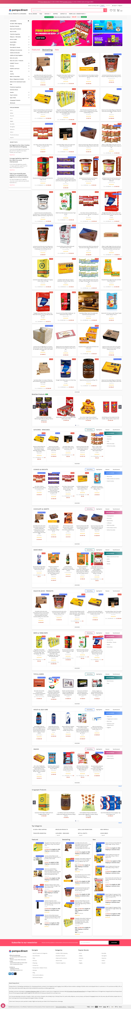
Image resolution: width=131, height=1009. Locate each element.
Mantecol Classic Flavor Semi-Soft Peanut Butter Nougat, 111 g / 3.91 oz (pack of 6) (53, 886)
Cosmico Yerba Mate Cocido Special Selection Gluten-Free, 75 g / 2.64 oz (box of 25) (53, 857)
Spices (108, 563)
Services (47, 13)
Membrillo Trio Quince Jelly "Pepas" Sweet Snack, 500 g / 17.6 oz (111, 314)
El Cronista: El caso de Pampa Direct (76, 991)
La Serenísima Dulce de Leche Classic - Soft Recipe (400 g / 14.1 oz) (88, 178)
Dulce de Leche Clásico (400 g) (62, 17)
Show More (77, 392)
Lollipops (109, 523)
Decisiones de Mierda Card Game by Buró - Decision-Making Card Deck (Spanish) (82, 693)
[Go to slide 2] (120, 407)
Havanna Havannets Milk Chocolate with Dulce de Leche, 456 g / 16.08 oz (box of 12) (88, 248)
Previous (35, 33)
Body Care (109, 716)
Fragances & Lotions (112, 719)
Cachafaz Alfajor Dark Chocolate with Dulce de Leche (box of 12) (88, 314)
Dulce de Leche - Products (16, 60)
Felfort (11, 132)
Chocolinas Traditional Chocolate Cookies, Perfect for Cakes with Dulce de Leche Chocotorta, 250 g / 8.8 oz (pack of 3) (66, 180)
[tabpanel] (62, 33)
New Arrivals (13, 31)
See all (120, 786)
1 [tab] (60, 43)
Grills (108, 559)
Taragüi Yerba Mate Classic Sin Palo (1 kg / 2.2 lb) (66, 380)
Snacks (12, 92)
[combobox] (69, 10)
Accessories (110, 640)
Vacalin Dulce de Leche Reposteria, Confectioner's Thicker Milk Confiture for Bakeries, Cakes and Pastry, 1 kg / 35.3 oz (43, 214)
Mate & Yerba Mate (15, 76)
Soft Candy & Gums (112, 527)
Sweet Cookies (110, 481)
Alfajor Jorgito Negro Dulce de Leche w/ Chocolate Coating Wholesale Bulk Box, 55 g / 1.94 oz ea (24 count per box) (111, 248)
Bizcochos (109, 476)
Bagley (11, 121)
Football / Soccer (14, 63)
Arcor (11, 110)
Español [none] (108, 5)
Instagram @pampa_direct (32, 991)
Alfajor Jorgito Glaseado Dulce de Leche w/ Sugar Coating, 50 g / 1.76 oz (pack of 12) (88, 281)
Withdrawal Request (38, 977)
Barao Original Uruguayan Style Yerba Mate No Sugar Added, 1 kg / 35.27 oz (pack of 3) (113, 896)
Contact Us (63, 13)
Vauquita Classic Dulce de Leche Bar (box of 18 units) (88, 347)
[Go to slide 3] (78, 425)
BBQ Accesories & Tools (113, 556)
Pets (11, 84)
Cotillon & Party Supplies (16, 55)
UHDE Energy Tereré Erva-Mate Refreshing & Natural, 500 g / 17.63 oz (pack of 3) (44, 419)
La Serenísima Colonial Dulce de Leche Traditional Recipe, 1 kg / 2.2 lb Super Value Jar (111, 179)
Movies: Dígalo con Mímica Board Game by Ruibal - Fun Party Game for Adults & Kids (97, 693)
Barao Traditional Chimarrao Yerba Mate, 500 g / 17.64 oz (112, 867)
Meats (108, 561)
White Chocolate (111, 446)
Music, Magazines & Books (17, 79)
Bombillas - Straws (111, 642)
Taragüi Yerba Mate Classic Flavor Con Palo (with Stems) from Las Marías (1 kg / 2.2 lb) (111, 214)
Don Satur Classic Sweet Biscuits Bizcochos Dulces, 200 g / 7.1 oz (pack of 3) (88, 214)
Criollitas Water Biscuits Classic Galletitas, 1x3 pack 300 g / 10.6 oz (65, 280)
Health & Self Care (14, 68)
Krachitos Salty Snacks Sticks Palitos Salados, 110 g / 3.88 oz (53, 767)
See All (58, 835)
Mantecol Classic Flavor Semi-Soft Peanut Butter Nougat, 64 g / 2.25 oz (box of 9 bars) (82, 768)
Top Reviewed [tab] (116, 429)
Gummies (109, 518)
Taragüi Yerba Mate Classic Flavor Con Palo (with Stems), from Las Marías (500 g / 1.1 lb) (43, 314)
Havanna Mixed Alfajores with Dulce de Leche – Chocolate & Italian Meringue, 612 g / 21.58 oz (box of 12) (43, 111)
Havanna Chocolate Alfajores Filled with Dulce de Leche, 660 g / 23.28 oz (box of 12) (111, 111)
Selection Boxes (14, 89)
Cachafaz (109, 436)
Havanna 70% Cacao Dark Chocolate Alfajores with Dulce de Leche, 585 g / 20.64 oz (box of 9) (111, 348)
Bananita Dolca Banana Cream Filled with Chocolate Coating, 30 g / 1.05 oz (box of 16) (97, 768)
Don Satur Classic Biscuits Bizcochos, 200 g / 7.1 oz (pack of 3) (43, 145)
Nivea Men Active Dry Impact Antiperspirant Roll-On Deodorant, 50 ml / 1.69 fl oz (53, 728)
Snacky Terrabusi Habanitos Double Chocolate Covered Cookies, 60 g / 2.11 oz (68, 768)
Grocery (12, 66)
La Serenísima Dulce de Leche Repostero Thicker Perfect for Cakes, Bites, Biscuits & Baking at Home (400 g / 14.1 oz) (43, 248)
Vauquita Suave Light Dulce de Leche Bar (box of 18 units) (111, 280)
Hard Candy (110, 520)
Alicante (12, 115)
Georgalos (12, 126)
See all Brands (33, 13)
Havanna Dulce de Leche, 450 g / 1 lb (88, 380)
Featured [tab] (36, 50)
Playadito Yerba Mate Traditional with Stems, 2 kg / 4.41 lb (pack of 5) (52, 844)
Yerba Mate (109, 647)
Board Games (110, 681)
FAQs (40, 13)
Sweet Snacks (110, 758)
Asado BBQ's (13, 42)
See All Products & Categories (17, 13)
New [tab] (57, 50)
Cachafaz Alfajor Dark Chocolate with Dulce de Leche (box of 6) (65, 145)
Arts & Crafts (13, 39)
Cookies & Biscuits (15, 52)
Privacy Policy (70, 1006)
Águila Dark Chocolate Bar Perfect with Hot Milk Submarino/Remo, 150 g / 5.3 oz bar (66, 348)
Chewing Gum (110, 516)
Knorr (11, 118)
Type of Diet (13, 97)
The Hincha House (14, 135)
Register (120, 5)
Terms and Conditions (38, 975)
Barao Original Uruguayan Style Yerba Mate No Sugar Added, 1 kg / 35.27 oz (113, 909)
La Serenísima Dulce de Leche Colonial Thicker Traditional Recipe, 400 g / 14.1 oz (111, 76)
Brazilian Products (14, 26)
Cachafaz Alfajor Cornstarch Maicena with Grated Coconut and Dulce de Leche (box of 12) (43, 381)
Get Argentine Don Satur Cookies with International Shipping (20, 146)
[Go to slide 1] (34, 407)
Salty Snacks (110, 756)
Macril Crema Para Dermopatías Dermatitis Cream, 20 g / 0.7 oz (97, 728)
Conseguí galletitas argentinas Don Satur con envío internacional (19, 160)
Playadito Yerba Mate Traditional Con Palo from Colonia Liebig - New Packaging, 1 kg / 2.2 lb (66, 76)
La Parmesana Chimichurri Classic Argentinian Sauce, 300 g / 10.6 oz (68, 568)
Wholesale (12, 103)
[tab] (41, 430)
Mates (108, 644)
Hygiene (109, 727)
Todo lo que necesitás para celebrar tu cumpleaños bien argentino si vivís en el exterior (19, 175)
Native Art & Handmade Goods (18, 81)
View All (11, 137)
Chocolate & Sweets (15, 47)
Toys (108, 683)
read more (12, 154)
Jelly (108, 441)
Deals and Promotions (15, 29)
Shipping (55, 13)
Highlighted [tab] (99, 429)
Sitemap (35, 970)
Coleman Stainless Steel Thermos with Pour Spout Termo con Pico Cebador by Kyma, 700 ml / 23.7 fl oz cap (52, 903)
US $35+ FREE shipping (16, 23)
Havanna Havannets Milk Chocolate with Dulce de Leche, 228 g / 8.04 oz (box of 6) (88, 145)
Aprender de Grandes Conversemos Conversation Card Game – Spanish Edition (39, 693)
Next (88, 33)
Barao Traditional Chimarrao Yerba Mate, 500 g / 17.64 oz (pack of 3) (112, 856)
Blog (34, 972)
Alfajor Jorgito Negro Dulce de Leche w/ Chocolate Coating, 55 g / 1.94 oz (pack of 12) (111, 146)
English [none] (102, 5)
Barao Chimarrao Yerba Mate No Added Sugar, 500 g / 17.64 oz (113, 843)
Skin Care (109, 721)
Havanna (12, 129)
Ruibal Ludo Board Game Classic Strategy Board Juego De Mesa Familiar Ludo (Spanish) (68, 693)
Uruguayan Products (15, 100)
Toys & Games (13, 95)
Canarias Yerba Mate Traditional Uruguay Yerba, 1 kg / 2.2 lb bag (43, 280)
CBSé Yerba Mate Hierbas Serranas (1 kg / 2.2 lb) (66, 213)
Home (11, 71)
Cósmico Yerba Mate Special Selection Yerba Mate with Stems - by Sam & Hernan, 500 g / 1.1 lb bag (53, 917)
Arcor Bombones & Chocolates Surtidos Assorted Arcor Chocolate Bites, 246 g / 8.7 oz (88, 76)
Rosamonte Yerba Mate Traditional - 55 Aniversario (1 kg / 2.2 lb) (65, 314)
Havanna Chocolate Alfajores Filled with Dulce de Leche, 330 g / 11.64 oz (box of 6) (111, 380)
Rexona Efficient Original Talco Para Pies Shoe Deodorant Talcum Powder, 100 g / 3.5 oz (68, 728)
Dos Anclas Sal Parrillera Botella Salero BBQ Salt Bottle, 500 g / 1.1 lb (39, 568)
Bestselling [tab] (47, 50)
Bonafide (12, 124)
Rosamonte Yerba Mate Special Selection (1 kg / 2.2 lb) (43, 178)
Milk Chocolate (110, 443)
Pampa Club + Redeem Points (77, 13)
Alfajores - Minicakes (15, 36)
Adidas (11, 113)
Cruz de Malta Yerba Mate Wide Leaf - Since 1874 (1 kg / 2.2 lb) (66, 247)
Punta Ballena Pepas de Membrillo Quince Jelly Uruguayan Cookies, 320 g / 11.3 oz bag (88, 814)
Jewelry (12, 74)
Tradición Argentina (15, 34)
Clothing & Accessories (16, 50)
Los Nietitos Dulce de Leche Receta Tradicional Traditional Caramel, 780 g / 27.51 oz (66, 814)
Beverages (12, 44)
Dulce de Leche (14, 58)
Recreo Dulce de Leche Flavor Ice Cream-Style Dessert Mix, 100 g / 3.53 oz (113, 879)
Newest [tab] (107, 429)
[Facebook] (12, 974)
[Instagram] (10, 974)
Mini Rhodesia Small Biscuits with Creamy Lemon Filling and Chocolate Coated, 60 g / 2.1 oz (88, 111)
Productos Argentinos (15, 87)
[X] (15, 974)
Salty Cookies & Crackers (113, 478)
